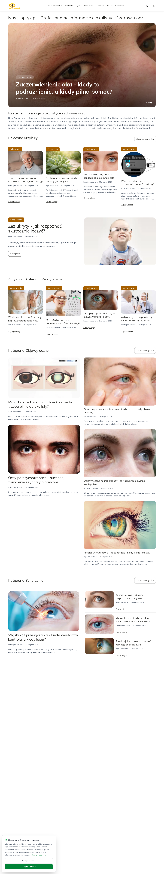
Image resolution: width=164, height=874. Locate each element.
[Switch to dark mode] (154, 6)
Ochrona (100, 6)
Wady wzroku (88, 6)
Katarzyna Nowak (15, 185)
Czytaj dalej (15, 253)
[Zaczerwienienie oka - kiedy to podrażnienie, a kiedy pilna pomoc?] (82, 65)
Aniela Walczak (22, 98)
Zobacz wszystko (145, 139)
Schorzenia (119, 6)
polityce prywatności (38, 855)
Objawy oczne (25, 77)
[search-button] (147, 5)
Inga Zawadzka (52, 185)
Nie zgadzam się (28, 861)
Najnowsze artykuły (54, 6)
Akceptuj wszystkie (28, 867)
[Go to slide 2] (149, 102)
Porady (109, 6)
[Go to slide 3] (151, 103)
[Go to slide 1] (146, 102)
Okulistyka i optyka (72, 6)
